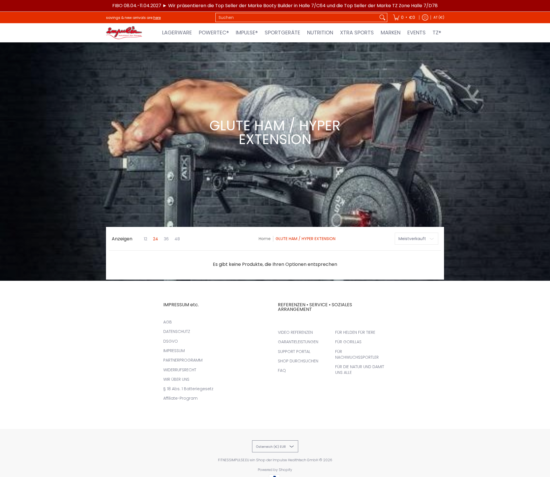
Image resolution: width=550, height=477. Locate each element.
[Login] (425, 17)
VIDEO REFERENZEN (295, 332)
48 (177, 239)
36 (166, 239)
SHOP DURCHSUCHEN (298, 361)
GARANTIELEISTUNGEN (298, 342)
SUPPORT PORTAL (294, 351)
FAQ (282, 370)
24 (155, 239)
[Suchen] (382, 17)
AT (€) (438, 17)
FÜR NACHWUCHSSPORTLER (357, 354)
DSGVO (170, 341)
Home (265, 239)
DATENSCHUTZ (176, 331)
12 (145, 239)
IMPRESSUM (174, 351)
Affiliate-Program (180, 398)
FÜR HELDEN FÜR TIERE (355, 332)
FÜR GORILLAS (348, 342)
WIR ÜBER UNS (176, 379)
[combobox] (297, 17)
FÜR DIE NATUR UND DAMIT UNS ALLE (359, 369)
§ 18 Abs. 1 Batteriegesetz (188, 389)
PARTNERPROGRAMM (183, 360)
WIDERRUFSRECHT (179, 370)
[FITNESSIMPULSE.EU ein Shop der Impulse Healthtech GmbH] (124, 32)
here (157, 17)
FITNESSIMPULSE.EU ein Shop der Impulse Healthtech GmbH (268, 460)
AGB (167, 322)
